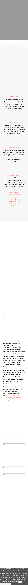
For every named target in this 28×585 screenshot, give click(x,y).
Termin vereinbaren (14, 297)
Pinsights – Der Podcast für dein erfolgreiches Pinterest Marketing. (13, 398)
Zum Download (14, 34)
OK (20, 582)
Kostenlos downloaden (14, 214)
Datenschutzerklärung (5, 584)
